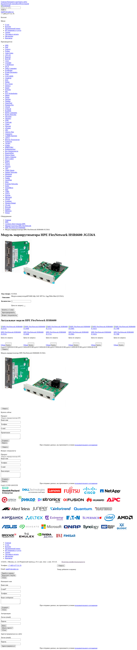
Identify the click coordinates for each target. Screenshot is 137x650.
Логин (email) (6, 617)
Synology (8, 201)
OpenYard (8, 103)
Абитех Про (9, 132)
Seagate (7, 195)
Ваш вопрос (5, 471)
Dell (6, 47)
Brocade (8, 207)
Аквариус (8, 134)
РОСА (7, 163)
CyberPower (9, 65)
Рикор (7, 161)
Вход (18, 4)
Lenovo (7, 49)
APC (7, 168)
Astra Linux (9, 53)
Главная (8, 543)
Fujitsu (7, 51)
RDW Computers (11, 113)
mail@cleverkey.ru (7, 12)
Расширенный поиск (12, 28)
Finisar (7, 213)
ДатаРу (7, 143)
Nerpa (7, 97)
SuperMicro (9, 188)
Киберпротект (10, 149)
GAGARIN (9, 76)
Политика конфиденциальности (73, 562)
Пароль (3, 621)
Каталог (8, 26)
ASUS (7, 193)
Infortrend (8, 174)
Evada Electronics (11, 72)
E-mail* (3, 589)
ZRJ (6, 130)
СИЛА (7, 165)
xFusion (8, 128)
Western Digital (10, 203)
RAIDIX (8, 111)
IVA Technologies (11, 93)
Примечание (5, 433)
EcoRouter (8, 70)
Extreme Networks (11, 184)
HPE (6, 45)
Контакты (8, 38)
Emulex (7, 209)
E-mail (3, 428)
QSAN (7, 107)
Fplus (7, 74)
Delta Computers (11, 68)
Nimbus (7, 101)
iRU (6, 91)
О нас (7, 25)
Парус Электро (10, 157)
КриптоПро (9, 153)
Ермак (7, 145)
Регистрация (24, 4)
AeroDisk (8, 180)
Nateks (7, 178)
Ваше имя (4, 420)
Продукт (4, 416)
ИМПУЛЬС (9, 147)
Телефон (4, 424)
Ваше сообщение (7, 597)
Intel (6, 190)
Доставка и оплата (12, 34)
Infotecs (7, 86)
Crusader (8, 63)
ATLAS (8, 55)
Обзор (3, 345)
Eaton (7, 186)
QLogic (7, 205)
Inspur (7, 88)
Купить (8, 345)
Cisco (7, 61)
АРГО (7, 138)
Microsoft (8, 197)
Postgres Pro (9, 105)
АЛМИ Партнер (11, 136)
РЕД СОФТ (9, 159)
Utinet (7, 124)
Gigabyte (8, 78)
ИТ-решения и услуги (13, 30)
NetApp (8, 99)
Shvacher (8, 116)
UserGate (8, 122)
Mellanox (8, 211)
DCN (7, 66)
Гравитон (8, 141)
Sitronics (8, 118)
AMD (7, 191)
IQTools (8, 90)
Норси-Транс (10, 155)
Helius (7, 82)
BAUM (7, 59)
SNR (7, 120)
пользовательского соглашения (86, 445)
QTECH (8, 109)
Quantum (8, 176)
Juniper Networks (11, 172)
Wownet (8, 126)
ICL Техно (9, 84)
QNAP (7, 199)
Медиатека (9, 36)
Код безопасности (11, 151)
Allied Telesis (9, 170)
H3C (6, 80)
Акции (7, 32)
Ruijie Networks (10, 115)
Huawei (7, 166)
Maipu (7, 95)
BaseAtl (8, 57)
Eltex (7, 182)
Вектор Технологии (12, 140)
